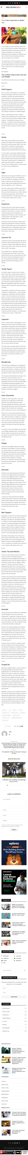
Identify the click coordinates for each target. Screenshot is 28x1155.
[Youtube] (14, 3)
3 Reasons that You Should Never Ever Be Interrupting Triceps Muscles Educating (19, 1114)
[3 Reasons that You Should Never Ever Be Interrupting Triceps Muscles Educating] (5, 1115)
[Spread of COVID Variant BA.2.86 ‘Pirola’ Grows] (5, 916)
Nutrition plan (16, 715)
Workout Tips (15, 1031)
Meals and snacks (6, 715)
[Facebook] (8, 3)
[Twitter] (10, 3)
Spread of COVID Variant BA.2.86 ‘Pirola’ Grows (18, 914)
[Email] (17, 3)
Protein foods (5, 717)
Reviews (15, 1024)
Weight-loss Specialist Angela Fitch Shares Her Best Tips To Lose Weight (18, 906)
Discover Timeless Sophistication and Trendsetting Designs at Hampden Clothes (18, 1050)
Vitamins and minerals (17, 717)
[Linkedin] (12, 3)
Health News (15, 1014)
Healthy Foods (14, 712)
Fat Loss (20, 710)
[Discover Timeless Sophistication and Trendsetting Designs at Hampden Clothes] (5, 1051)
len (10, 732)
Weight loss (5, 720)
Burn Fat (4, 710)
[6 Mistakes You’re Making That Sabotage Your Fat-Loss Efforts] (14, 770)
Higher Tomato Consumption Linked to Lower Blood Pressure (19, 942)
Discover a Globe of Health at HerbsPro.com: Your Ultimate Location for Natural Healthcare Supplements (19, 1060)
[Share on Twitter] (19, 726)
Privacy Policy (4, 1100)
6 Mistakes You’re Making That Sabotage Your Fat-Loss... (14, 780)
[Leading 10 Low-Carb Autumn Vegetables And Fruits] (5, 1124)
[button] (3, 774)
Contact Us (4, 1104)
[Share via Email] (22, 726)
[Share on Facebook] (17, 726)
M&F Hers (23, 712)
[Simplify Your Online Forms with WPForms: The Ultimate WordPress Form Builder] (5, 1071)
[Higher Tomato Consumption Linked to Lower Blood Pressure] (5, 943)
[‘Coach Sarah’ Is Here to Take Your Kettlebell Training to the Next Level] (5, 925)
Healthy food (5, 712)
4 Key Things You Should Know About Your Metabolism (18, 1132)
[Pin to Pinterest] (20, 726)
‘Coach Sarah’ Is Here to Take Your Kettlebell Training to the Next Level (19, 924)
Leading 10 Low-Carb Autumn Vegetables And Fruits (18, 1123)
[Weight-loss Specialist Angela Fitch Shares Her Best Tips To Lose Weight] (5, 907)
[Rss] (19, 3)
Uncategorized (15, 1027)
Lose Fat (15, 1021)
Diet (10, 710)
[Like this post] (16, 726)
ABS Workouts (15, 1008)
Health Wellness (15, 1018)
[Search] (26, 7)
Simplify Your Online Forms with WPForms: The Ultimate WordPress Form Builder (19, 1070)
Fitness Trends (15, 1011)
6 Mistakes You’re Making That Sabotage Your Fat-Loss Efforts (18, 933)
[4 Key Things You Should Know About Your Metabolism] (5, 1133)
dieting (14, 710)
